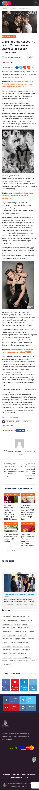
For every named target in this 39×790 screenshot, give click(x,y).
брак (3, 620)
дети (13, 628)
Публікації (15, 775)
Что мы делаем (16, 778)
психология (6, 649)
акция (29, 617)
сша (15, 657)
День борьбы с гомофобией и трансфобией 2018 (19, 594)
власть (17, 624)
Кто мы (26, 778)
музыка (4, 642)
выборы (24, 624)
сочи (31, 653)
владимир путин (7, 624)
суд (10, 657)
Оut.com (34, 32)
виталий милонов (26, 620)
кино (19, 635)
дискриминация (23, 628)
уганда (4, 660)
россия (12, 653)
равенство (16, 649)
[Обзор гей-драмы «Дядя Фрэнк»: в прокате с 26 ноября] (11, 527)
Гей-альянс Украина (19, 617)
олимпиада (6, 646)
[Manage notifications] (4, 785)
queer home (6, 617)
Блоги (23, 775)
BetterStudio (24, 786)
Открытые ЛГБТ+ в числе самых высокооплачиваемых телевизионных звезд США (13, 471)
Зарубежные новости (12, 495)
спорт (4, 657)
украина (12, 660)
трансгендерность (24, 657)
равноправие (26, 649)
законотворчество (20, 631)
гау (31, 624)
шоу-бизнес (6, 664)
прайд (27, 646)
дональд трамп (7, 631)
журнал (18, 421)
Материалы (31, 775)
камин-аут (32, 631)
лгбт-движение (7, 638)
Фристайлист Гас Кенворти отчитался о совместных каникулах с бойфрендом (17, 195)
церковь (33, 660)
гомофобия (6, 628)
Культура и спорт (8, 36)
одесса (12, 642)
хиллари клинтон (22, 660)
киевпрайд (11, 635)
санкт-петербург (22, 653)
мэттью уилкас (27, 421)
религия (4, 653)
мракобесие (31, 638)
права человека (17, 646)
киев (3, 635)
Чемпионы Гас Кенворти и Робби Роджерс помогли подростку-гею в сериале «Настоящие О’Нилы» (17, 84)
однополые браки (22, 642)
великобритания (13, 620)
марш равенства (20, 638)
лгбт (25, 635)
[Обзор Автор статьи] (19, 443)
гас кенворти (10, 421)
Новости (6, 775)
